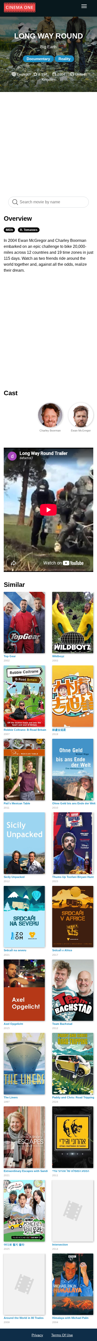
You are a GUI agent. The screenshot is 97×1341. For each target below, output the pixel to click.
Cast (11, 393)
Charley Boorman (50, 430)
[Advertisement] (48, 141)
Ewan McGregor (81, 430)
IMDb (9, 230)
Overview (18, 218)
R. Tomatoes (29, 230)
